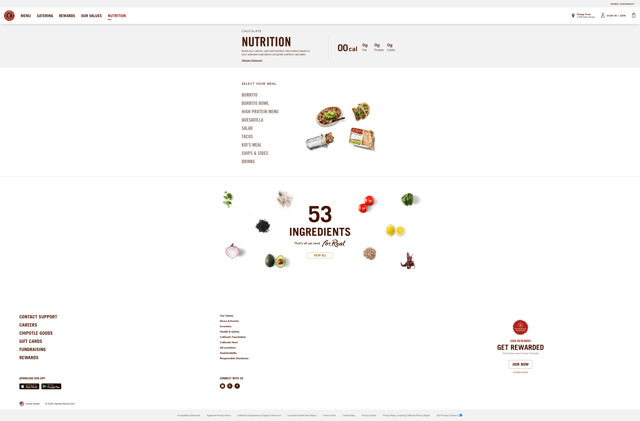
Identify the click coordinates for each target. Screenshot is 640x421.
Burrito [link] (250, 95)
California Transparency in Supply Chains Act (259, 415)
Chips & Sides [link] (255, 153)
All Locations (228, 348)
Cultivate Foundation (233, 337)
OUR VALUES (91, 15)
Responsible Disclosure (234, 358)
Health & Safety (230, 332)
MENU (26, 15)
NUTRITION (117, 15)
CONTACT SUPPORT (38, 316)
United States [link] (33, 403)
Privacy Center (369, 415)
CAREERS (28, 325)
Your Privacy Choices (447, 415)
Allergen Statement (252, 60)
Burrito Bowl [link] (255, 103)
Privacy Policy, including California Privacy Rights (406, 415)
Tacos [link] (247, 136)
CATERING (45, 15)
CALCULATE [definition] (252, 31)
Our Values (227, 316)
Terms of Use (329, 415)
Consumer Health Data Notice (302, 415)
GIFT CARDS (30, 341)
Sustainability (228, 353)
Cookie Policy (348, 415)
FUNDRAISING (32, 349)
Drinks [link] (248, 161)
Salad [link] (247, 128)
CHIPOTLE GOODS (36, 333)
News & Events (229, 321)
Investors (226, 326)
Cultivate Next (229, 342)
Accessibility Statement (188, 415)
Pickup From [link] (584, 14)
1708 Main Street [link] (586, 17)
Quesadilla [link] (252, 120)
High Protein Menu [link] (260, 111)
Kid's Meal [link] (252, 145)
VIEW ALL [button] (320, 255)
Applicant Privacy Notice (219, 415)
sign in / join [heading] (616, 15)
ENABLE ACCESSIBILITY (623, 4)
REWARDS (67, 15)
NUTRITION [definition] (266, 41)
